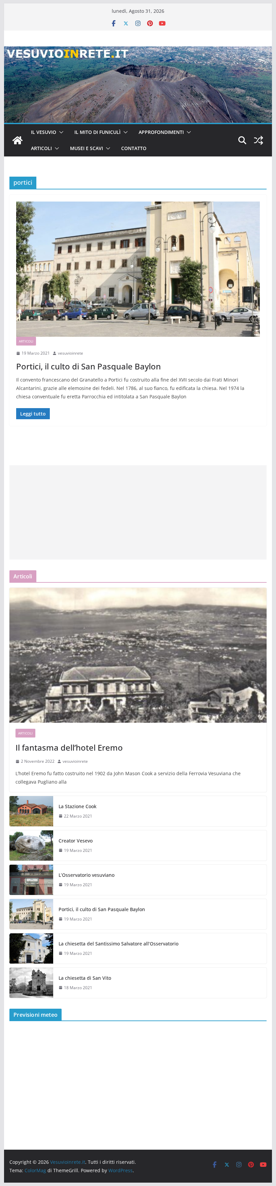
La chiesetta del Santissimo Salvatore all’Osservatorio (118, 943)
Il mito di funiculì (97, 132)
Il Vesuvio (43, 132)
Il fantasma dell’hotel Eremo (69, 747)
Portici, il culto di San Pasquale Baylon (88, 366)
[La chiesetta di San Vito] (31, 983)
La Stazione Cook (78, 806)
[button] (60, 132)
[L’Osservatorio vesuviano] (31, 880)
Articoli (41, 148)
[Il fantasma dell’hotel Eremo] (137, 655)
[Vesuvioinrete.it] (17, 140)
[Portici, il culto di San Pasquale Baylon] (138, 269)
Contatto (133, 148)
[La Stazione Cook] (31, 811)
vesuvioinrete (70, 353)
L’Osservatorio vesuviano (86, 875)
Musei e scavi (86, 148)
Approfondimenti (161, 132)
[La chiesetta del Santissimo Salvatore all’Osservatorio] (31, 948)
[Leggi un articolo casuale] (258, 140)
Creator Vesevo (76, 840)
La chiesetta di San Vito (85, 978)
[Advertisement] (137, 512)
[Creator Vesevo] (31, 845)
